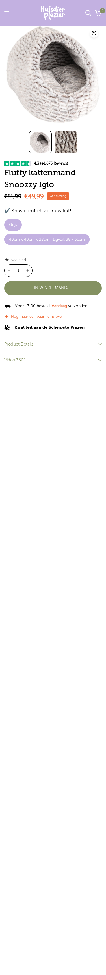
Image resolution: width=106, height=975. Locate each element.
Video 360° (14, 360)
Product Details (19, 344)
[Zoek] (88, 13)
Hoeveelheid (15, 260)
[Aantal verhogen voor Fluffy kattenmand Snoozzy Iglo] (27, 271)
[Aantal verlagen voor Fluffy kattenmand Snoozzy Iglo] (9, 271)
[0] (97, 13)
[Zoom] (94, 33)
